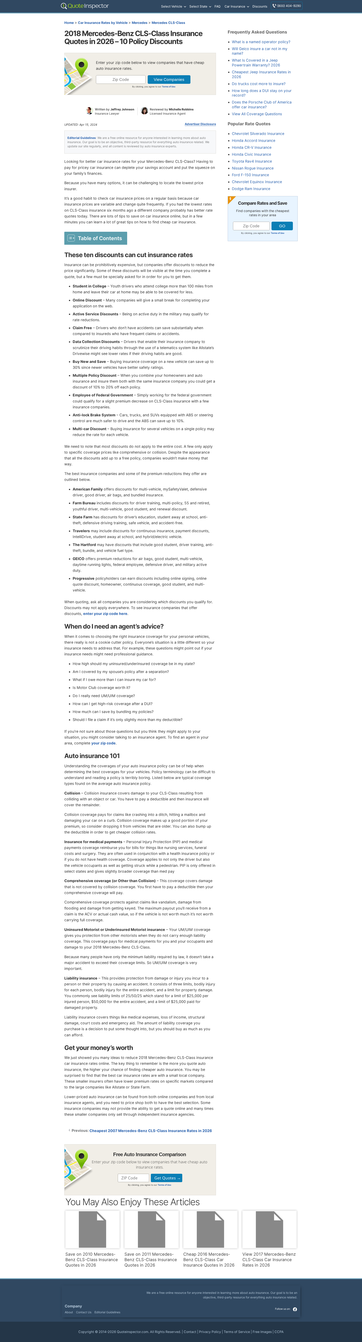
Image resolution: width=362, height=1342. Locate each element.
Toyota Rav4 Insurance (252, 161)
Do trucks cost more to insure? (259, 84)
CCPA (279, 1332)
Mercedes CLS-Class (168, 23)
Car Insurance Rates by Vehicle (103, 23)
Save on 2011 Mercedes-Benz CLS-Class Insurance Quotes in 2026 (150, 1260)
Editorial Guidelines (81, 138)
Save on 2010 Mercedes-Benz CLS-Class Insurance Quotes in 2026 (91, 1260)
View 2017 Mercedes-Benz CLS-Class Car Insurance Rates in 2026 (269, 1260)
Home (69, 23)
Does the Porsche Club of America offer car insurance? (262, 104)
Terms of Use (168, 86)
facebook (295, 1309)
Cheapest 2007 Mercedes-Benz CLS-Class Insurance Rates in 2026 (150, 1130)
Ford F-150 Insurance (250, 175)
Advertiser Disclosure (200, 124)
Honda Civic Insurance (251, 154)
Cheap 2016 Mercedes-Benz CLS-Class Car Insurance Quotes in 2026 (208, 1260)
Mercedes (139, 23)
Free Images (262, 1332)
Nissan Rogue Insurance (253, 168)
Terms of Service (237, 1332)
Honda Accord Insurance (253, 140)
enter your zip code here (105, 613)
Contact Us (83, 1312)
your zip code (103, 743)
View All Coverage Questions (257, 114)
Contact (190, 1332)
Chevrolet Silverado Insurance (258, 133)
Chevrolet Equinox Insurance (257, 182)
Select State (198, 6)
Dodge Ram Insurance (251, 188)
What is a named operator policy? (261, 42)
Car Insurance (235, 6)
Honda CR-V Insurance (252, 147)
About (69, 1312)
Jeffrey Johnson (122, 109)
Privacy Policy (210, 1332)
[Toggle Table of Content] (95, 238)
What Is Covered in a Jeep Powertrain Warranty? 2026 (256, 62)
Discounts (259, 6)
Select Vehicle (171, 6)
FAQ (217, 6)
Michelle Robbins (181, 109)
